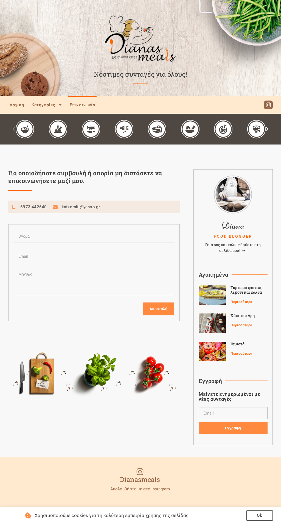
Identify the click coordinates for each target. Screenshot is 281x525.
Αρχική (17, 104)
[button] (13, 129)
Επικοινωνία (82, 104)
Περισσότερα (241, 302)
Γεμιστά (238, 343)
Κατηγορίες (43, 104)
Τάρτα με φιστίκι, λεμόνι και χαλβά (246, 290)
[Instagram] (268, 105)
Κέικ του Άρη (243, 315)
